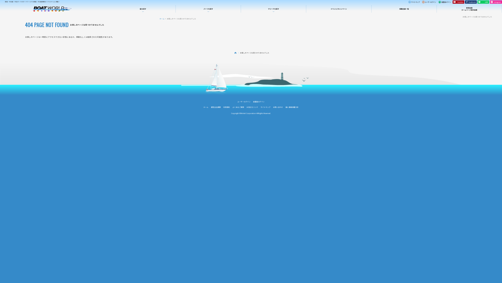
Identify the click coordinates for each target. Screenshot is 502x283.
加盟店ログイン (446, 2)
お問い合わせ (278, 107)
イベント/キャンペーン (339, 9)
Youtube (460, 2)
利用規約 (226, 107)
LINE (486, 2)
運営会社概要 (216, 107)
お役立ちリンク (252, 107)
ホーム (161, 19)
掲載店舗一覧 (404, 9)
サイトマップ (415, 2)
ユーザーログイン (430, 2)
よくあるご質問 (238, 107)
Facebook (472, 2)
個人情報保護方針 (292, 107)
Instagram (497, 2)
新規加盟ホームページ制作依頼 (469, 9)
